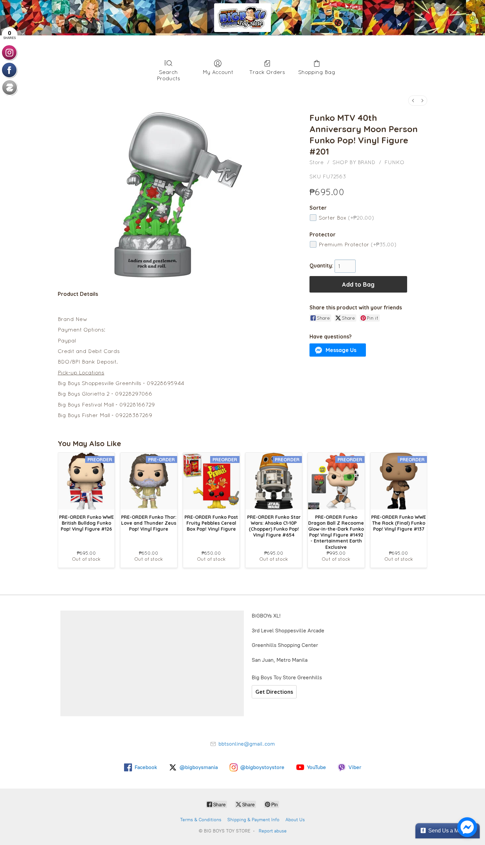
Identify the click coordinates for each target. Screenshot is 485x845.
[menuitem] (413, 100)
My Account (218, 72)
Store (316, 162)
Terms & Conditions (200, 820)
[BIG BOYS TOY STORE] (242, 17)
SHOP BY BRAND (354, 162)
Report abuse (273, 831)
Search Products (168, 75)
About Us (295, 820)
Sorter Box (346, 218)
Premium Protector (358, 244)
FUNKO (394, 162)
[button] (337, 350)
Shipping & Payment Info (253, 820)
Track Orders (267, 72)
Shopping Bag (316, 72)
